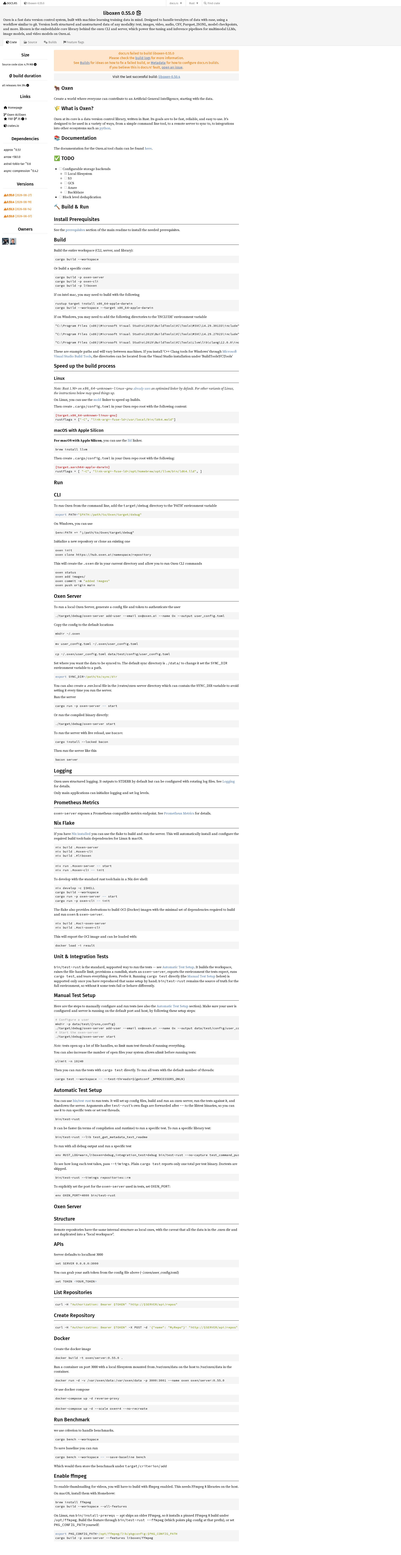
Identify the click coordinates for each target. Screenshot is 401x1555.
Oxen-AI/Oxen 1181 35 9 (16, 117)
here (148, 148)
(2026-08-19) (19, 202)
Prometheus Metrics (179, 813)
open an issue (172, 67)
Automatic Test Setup (178, 967)
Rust (192, 3)
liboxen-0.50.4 (169, 77)
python (104, 128)
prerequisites (75, 229)
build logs (142, 58)
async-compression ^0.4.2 (21, 171)
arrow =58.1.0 (12, 157)
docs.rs (174, 3)
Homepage (14, 107)
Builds (85, 63)
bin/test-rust (82, 1100)
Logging (228, 781)
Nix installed (81, 833)
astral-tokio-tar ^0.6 (17, 164)
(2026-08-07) (19, 216)
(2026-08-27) (19, 195)
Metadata (158, 63)
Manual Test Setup (201, 976)
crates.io (13, 126)
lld (130, 440)
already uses (141, 388)
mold (97, 399)
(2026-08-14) (19, 209)
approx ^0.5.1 (12, 150)
